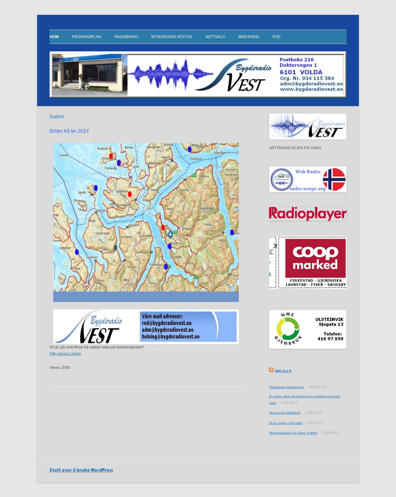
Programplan (86, 37)
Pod (277, 37)
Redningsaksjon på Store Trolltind (293, 432)
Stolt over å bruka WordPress (81, 470)
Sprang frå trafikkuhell (284, 412)
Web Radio (248, 37)
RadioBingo (126, 37)
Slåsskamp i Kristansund (286, 387)
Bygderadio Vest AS (171, 37)
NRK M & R (283, 371)
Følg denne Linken (65, 354)
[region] (146, 326)
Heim (54, 37)
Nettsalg (215, 37)
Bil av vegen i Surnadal (285, 423)
